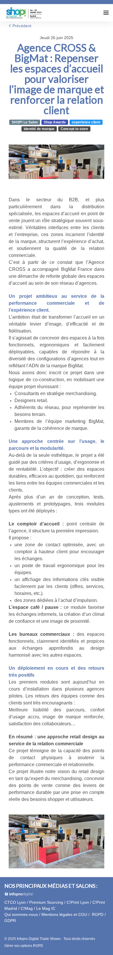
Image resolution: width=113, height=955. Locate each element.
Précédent (21, 25)
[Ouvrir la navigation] (106, 13)
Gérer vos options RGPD (23, 946)
